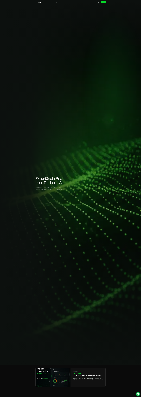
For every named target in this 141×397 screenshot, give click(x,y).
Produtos (67, 2)
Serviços (62, 2)
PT (99, 2)
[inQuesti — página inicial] (38, 2)
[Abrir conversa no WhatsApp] (138, 394)
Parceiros (72, 2)
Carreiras (83, 2)
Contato (103, 2)
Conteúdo (79, 2)
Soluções (56, 2)
